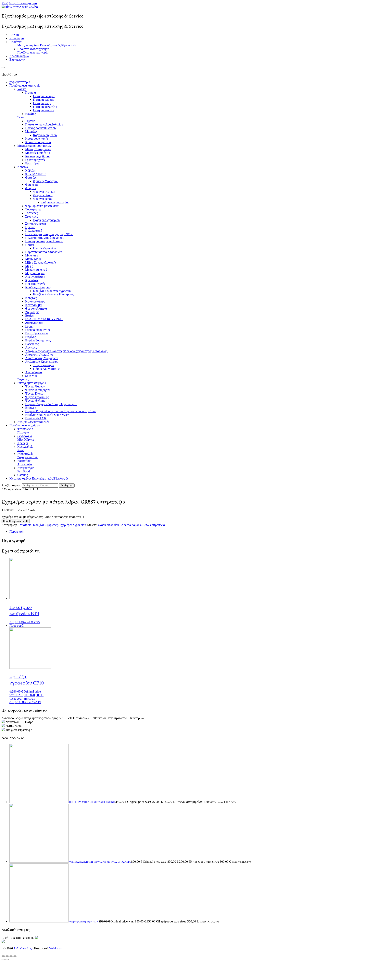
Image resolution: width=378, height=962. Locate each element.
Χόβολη (30, 170)
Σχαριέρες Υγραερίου (46, 220)
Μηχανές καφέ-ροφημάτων (34, 145)
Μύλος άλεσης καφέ (38, 149)
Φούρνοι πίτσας (43, 195)
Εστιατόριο (24, 460)
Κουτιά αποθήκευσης (38, 142)
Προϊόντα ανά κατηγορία (32, 52)
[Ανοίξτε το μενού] (3, 67)
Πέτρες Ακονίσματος (46, 368)
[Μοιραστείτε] (11, 956)
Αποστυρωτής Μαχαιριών (41, 358)
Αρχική (14, 34)
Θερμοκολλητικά (36, 308)
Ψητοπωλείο (25, 429)
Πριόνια (30, 227)
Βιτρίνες (30, 336)
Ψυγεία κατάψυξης (37, 397)
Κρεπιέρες (31, 280)
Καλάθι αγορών (19, 56)
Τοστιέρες (31, 213)
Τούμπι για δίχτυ (43, 365)
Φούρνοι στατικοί (44, 191)
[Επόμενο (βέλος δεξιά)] (7, 959)
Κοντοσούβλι (33, 305)
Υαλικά (21, 89)
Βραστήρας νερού (36, 333)
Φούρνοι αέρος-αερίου (55, 202)
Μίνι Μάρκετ (25, 439)
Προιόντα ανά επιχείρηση (25, 425)
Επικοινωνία (17, 59)
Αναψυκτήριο (25, 467)
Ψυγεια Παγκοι (34, 393)
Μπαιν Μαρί (33, 259)
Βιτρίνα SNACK (35, 418)
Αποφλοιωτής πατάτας (39, 354)
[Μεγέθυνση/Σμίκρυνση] (3, 956)
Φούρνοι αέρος (42, 198)
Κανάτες (30, 113)
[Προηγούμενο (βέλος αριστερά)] (3, 959)
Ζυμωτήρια (32, 312)
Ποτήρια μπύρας (43, 99)
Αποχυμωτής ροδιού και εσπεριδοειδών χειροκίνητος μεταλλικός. (66, 351)
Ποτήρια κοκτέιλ (43, 110)
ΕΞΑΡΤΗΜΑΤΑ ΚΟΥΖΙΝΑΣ (44, 319)
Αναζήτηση (66, 485)
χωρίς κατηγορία (19, 82)
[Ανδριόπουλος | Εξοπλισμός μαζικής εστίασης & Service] (20, 6)
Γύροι (28, 326)
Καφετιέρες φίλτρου (37, 156)
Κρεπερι (22, 443)
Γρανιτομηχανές (35, 159)
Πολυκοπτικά (33, 230)
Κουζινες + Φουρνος (38, 287)
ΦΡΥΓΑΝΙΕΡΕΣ (35, 174)
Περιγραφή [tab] (16, 531)
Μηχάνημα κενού (36, 269)
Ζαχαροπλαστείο (27, 457)
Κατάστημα (16, 38)
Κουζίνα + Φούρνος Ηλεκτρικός (53, 294)
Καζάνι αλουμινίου (45, 135)
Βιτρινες (30, 407)
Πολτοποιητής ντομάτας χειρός (44, 237)
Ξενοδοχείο (24, 436)
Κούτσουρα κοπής (36, 138)
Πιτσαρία (23, 432)
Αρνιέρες (31, 347)
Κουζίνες (31, 298)
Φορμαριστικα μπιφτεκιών (41, 206)
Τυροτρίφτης (33, 209)
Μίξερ (29, 266)
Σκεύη (21, 117)
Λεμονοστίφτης (35, 276)
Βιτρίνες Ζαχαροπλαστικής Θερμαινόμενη (51, 404)
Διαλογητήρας (34, 322)
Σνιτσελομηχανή (35, 223)
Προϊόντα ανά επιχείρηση (33, 49)
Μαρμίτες (31, 131)
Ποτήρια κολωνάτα (45, 106)
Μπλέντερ (31, 255)
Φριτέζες (30, 177)
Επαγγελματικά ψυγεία (31, 383)
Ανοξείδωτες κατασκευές (33, 421)
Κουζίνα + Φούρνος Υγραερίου (52, 290)
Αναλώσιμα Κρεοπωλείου (41, 361)
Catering (22, 475)
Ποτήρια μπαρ (42, 103)
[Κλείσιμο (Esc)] (15, 956)
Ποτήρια (30, 92)
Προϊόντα (15, 41)
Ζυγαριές (23, 379)
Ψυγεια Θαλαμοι (35, 400)
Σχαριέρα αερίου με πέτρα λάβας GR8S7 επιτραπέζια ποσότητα (41, 516)
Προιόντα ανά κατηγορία (24, 85)
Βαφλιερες (32, 344)
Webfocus (55, 948)
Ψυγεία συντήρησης (37, 390)
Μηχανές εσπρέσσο (37, 152)
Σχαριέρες (31, 216)
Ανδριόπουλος (22, 948)
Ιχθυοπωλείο (25, 453)
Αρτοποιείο (24, 464)
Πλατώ (29, 244)
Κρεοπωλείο (25, 446)
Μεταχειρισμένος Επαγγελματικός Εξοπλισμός (46, 45)
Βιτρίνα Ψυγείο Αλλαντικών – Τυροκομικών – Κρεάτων (60, 411)
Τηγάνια (30, 121)
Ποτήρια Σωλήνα (44, 96)
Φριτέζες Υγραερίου (45, 181)
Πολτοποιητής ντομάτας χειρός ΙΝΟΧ (49, 234)
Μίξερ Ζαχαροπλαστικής (40, 262)
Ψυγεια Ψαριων (35, 386)
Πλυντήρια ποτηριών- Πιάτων (44, 241)
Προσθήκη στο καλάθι (15, 521)
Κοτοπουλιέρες (34, 301)
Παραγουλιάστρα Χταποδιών (43, 252)
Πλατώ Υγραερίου (44, 248)
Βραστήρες (32, 163)
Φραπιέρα (31, 184)
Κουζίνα (22, 167)
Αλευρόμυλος (34, 372)
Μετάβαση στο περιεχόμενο (19, 3)
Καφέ (20, 450)
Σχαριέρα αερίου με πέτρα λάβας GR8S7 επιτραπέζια (131, 525)
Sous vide (31, 375)
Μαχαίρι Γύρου (34, 273)
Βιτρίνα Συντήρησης (38, 340)
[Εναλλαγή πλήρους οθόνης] (7, 956)
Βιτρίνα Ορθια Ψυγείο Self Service (47, 414)
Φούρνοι (30, 188)
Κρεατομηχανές (35, 283)
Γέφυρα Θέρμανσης (37, 329)
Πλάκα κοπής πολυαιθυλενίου (44, 124)
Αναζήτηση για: (11, 485)
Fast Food (23, 471)
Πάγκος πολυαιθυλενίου (40, 128)
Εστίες (29, 315)
